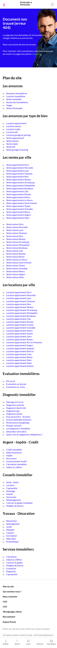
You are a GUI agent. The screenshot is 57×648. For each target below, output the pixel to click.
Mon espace (51, 644)
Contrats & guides (14, 562)
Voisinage (10, 491)
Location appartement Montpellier (22, 313)
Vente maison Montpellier (18, 245)
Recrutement (9, 616)
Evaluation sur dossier (16, 384)
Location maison (13, 126)
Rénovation (11, 521)
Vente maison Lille (14, 251)
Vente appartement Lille (17, 191)
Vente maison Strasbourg (17, 242)
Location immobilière (15, 96)
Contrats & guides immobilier (19, 503)
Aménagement (13, 524)
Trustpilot (45, 629)
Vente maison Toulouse (16, 233)
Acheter (6, 644)
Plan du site (8, 586)
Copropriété (11, 488)
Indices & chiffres (14, 467)
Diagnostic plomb (14, 414)
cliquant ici (37, 54)
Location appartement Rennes (20, 322)
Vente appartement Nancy (18, 212)
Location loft (12, 132)
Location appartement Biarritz (20, 351)
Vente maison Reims (15, 256)
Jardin (9, 527)
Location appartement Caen (19, 354)
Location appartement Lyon (18, 298)
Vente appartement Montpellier (20, 185)
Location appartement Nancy (19, 330)
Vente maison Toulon (15, 265)
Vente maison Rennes (16, 253)
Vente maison (12, 141)
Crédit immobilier (14, 449)
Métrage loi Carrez (15, 402)
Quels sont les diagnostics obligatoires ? (24, 434)
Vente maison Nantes (16, 239)
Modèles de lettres (14, 506)
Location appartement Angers (19, 345)
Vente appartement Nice (17, 176)
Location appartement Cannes (20, 325)
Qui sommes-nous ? (12, 591)
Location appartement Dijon (19, 363)
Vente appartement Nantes (18, 179)
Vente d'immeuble (14, 108)
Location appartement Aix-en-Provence (24, 342)
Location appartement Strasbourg (21, 310)
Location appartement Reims (19, 357)
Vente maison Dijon (15, 277)
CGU (5, 601)
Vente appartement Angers (18, 215)
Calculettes (11, 556)
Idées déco (11, 538)
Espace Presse (9, 622)
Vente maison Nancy (15, 271)
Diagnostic (11, 571)
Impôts (9, 455)
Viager (9, 105)
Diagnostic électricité (16, 408)
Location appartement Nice (18, 304)
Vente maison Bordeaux (17, 248)
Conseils (10, 533)
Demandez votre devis (16, 431)
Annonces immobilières (16, 93)
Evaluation (11, 568)
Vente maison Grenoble (16, 268)
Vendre (17, 644)
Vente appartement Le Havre (19, 200)
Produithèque (12, 541)
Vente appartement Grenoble (19, 209)
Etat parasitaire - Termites (18, 417)
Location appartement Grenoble (20, 327)
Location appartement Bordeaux (21, 316)
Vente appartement (15, 138)
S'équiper (10, 529)
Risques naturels (13, 425)
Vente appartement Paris (17, 165)
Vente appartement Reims (18, 197)
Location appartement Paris (19, 292)
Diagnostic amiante (15, 405)
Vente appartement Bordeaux (19, 188)
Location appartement (16, 123)
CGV (5, 606)
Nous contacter (10, 596)
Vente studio (12, 144)
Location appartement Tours (19, 336)
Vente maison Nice (14, 236)
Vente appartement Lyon (17, 170)
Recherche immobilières (17, 102)
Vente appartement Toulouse (19, 173)
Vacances (40, 644)
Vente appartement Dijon (17, 218)
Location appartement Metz (19, 360)
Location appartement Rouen (19, 339)
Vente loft (10, 147)
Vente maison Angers (15, 274)
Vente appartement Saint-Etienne (21, 203)
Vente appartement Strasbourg (20, 182)
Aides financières (14, 452)
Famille (9, 494)
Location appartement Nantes (19, 307)
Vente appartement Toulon (18, 206)
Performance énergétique (17, 422)
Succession (11, 497)
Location (10, 485)
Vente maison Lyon (14, 230)
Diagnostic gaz (13, 411)
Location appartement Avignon (20, 348)
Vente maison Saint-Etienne (18, 262)
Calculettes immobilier (16, 464)
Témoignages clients (12, 611)
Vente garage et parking (17, 149)
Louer (28, 644)
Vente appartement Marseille (19, 168)
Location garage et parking (18, 135)
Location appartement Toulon (19, 333)
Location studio (13, 129)
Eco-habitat (11, 535)
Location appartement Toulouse (20, 301)
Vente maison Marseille (17, 227)
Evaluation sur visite (15, 387)
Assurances (11, 458)
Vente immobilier (14, 99)
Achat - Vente (12, 482)
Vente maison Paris (15, 224)
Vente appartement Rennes (18, 194)
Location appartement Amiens (20, 366)
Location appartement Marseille (21, 295)
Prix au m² (10, 381)
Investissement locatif (16, 461)
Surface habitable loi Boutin (18, 419)
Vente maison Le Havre (16, 259)
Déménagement (13, 500)
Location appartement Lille (18, 319)
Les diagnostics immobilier (18, 428)
